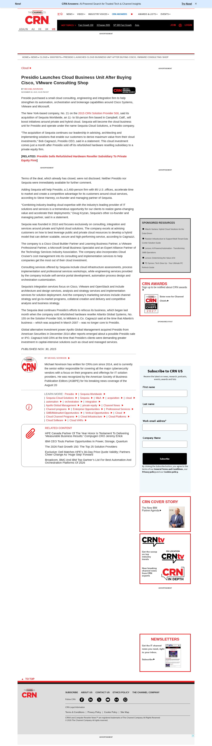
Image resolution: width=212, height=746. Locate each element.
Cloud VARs (77, 420)
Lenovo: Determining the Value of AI (160, 258)
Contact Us (102, 692)
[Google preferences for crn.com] (124, 90)
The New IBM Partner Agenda (150, 509)
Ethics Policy (121, 692)
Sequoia (85, 398)
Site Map (124, 712)
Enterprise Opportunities (86, 409)
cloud (129, 398)
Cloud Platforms (117, 416)
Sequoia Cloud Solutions (60, 398)
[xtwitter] (98, 699)
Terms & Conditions (74, 712)
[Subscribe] (173, 666)
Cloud (25, 68)
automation (52, 401)
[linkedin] (90, 699)
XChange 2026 (103, 25)
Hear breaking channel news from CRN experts (149, 572)
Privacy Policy (94, 712)
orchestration (72, 401)
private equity (90, 405)
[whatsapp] (125, 699)
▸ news (33, 57)
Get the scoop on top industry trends (149, 555)
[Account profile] (180, 25)
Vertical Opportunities (97, 413)
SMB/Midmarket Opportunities (63, 413)
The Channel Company (145, 692)
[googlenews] (116, 699)
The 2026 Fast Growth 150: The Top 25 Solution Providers (81, 446)
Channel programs (56, 409)
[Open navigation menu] (60, 14)
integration (91, 401)
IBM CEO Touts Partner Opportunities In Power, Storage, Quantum (86, 441)
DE (39, 29)
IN (26, 29)
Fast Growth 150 (85, 25)
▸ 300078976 (54, 57)
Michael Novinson (33, 89)
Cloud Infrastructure (92, 416)
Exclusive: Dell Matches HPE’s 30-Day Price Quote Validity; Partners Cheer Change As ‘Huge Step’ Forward (87, 453)
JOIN (173, 25)
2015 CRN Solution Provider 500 (98, 113)
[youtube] (107, 699)
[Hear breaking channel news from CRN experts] (173, 574)
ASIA (21, 29)
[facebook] (81, 699)
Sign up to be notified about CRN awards (164, 287)
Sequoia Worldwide (91, 394)
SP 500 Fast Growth (122, 25)
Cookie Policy (110, 712)
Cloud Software (55, 420)
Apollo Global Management (61, 405)
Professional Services (118, 409)
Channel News (112, 405)
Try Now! (187, 3)
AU (33, 29)
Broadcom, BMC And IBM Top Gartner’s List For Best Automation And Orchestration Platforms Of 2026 (88, 461)
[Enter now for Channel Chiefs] (152, 312)
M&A (99, 398)
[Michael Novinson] (29, 371)
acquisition (113, 398)
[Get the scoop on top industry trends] (173, 557)
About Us (86, 692)
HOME (25, 57)
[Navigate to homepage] (37, 24)
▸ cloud (42, 57)
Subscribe (147, 659)
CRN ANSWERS (119, 14)
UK (46, 29)
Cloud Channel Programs (60, 416)
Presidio (69, 394)
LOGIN (188, 25)
